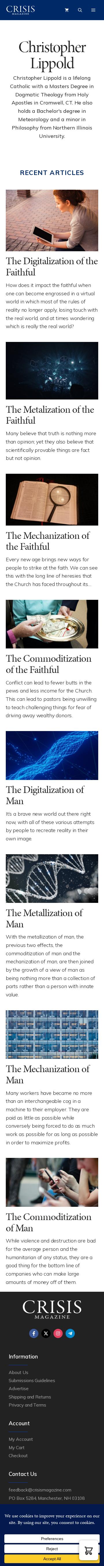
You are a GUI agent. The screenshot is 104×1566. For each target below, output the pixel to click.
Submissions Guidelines (32, 1380)
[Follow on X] (46, 1333)
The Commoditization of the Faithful (48, 664)
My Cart (17, 1447)
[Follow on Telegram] (70, 1333)
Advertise (19, 1388)
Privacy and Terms (27, 1405)
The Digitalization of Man (44, 795)
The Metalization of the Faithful (50, 415)
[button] (88, 1550)
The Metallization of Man (44, 918)
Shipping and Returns (30, 1397)
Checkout (18, 1455)
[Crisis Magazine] (20, 10)
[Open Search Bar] (80, 10)
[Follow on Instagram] (58, 1333)
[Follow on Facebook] (33, 1333)
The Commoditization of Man (48, 1222)
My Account (21, 1439)
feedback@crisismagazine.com (40, 1490)
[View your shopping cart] (66, 10)
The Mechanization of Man (47, 1074)
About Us (18, 1372)
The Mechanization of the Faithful (47, 541)
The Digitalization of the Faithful (52, 266)
